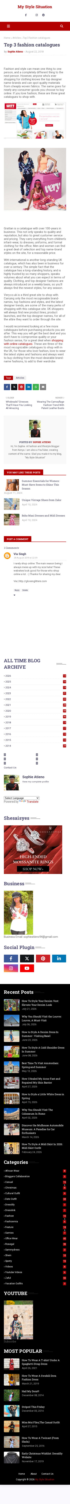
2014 (35, 745)
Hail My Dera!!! (30, 1391)
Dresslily (35, 1204)
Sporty (35, 1261)
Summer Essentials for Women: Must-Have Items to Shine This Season (41, 484)
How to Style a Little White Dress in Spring (43, 1096)
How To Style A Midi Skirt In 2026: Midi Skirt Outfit (42, 1146)
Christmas (35, 1187)
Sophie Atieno (15, 51)
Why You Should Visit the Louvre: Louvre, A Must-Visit (42, 1018)
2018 (35, 722)
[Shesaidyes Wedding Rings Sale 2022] (33, 873)
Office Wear (35, 1238)
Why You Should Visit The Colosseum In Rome (37, 1111)
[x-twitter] (27, 958)
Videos (35, 1266)
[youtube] (27, 968)
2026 (35, 675)
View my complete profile (35, 781)
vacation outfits (35, 1283)
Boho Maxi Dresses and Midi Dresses (43, 515)
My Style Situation (35, 6)
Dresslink (35, 1210)
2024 (35, 687)
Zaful (35, 1278)
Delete (25, 590)
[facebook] (26, 15)
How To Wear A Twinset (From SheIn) (40, 1440)
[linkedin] (59, 958)
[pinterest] (43, 15)
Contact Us (10, 767)
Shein (35, 1255)
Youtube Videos (35, 1272)
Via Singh (20, 554)
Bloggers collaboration (35, 1176)
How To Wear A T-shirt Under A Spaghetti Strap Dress (41, 1362)
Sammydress (35, 1249)
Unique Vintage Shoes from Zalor (41, 500)
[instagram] (37, 15)
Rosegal (35, 1244)
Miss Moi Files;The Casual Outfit (41, 1422)
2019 (35, 716)
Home (7, 38)
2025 (35, 681)
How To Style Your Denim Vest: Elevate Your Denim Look (40, 1003)
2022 (35, 699)
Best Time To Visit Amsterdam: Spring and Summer (40, 1065)
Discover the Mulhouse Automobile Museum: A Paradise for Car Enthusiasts (43, 1129)
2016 (35, 734)
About (34, 1474)
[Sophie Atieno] (43, 968)
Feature (35, 1227)
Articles (16, 38)
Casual (35, 1182)
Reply (17, 590)
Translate (32, 801)
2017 (35, 728)
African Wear (35, 1170)
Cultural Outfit (35, 1193)
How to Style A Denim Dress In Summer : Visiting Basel (40, 1034)
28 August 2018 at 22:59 (25, 558)
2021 (35, 704)
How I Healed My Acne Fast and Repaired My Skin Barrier (41, 1080)
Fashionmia (35, 1221)
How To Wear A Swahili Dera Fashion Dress (39, 1377)
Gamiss (35, 1232)
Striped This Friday (33, 1407)
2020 (35, 710)
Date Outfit (35, 1199)
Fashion (35, 1216)
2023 (35, 693)
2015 (35, 739)
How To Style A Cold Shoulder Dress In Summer (43, 1049)
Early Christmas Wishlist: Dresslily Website (42, 1455)
